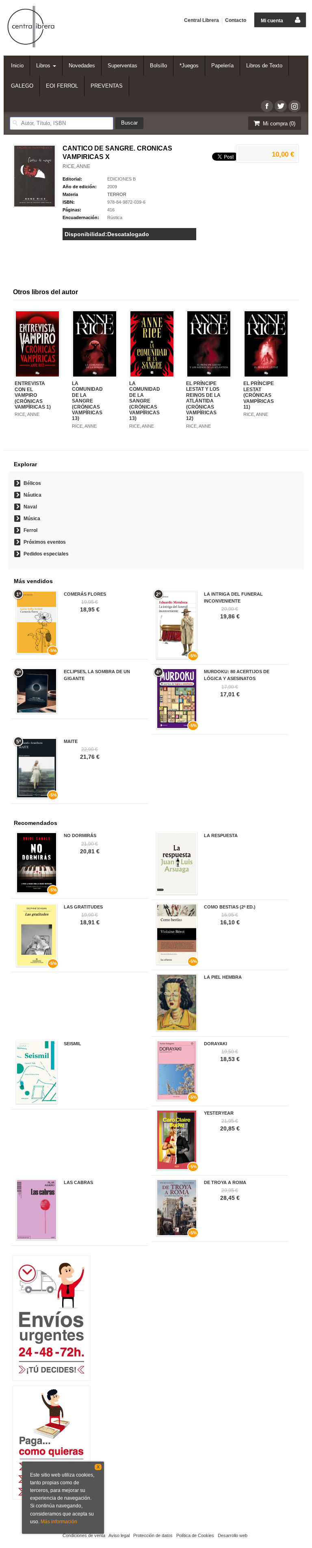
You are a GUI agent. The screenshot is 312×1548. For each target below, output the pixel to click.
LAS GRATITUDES (83, 906)
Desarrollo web (232, 1535)
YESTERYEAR (219, 1113)
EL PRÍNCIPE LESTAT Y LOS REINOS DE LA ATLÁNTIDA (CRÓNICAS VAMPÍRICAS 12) (203, 401)
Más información (59, 1521)
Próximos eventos (45, 542)
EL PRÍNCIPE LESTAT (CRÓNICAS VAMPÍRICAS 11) (258, 395)
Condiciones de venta (84, 1535)
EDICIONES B (121, 179)
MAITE (71, 741)
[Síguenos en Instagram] (294, 106)
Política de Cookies (195, 1535)
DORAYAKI (215, 1043)
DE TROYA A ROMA (225, 1182)
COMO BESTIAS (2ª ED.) (230, 906)
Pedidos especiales (46, 554)
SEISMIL (72, 1043)
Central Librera (201, 20)
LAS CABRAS (78, 1182)
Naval (30, 507)
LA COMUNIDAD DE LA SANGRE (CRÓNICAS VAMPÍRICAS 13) (87, 401)
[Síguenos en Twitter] (281, 106)
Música (32, 518)
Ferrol (30, 530)
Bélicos (32, 483)
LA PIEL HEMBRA (223, 977)
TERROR (116, 194)
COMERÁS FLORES (85, 594)
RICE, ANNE (76, 166)
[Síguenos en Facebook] (267, 106)
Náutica (32, 495)
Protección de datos (153, 1535)
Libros (44, 65)
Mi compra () (278, 124)
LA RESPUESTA (221, 835)
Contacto (235, 20)
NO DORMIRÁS (80, 835)
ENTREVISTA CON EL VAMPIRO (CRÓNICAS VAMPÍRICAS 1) (33, 395)
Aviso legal (119, 1535)
